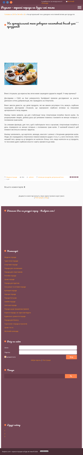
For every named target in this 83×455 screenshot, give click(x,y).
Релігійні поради (10, 276)
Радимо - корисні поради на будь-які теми (27, 7)
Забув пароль (36, 360)
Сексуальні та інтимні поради (15, 287)
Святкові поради (10, 305)
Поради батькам (10, 298)
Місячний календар (11, 331)
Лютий (19, 14)
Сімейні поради (9, 302)
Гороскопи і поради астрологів (15, 324)
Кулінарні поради (10, 290)
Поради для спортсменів (13, 272)
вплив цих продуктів (44, 177)
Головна (7, 14)
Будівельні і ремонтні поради (15, 316)
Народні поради (10, 294)
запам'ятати (11, 357)
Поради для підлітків (11, 283)
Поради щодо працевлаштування (16, 309)
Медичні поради (11, 177)
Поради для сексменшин (13, 268)
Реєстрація (39, 198)
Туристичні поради (11, 261)
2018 (14, 14)
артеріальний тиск (58, 177)
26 (24, 14)
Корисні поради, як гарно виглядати (17, 313)
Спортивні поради (11, 265)
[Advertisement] (41, 46)
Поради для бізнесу (11, 320)
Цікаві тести (8, 327)
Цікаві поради (9, 279)
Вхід (46, 198)
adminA (31, 177)
